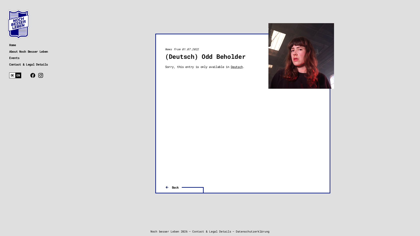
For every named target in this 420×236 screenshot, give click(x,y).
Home (12, 45)
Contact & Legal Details (28, 64)
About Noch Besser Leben (28, 51)
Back (175, 187)
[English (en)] (18, 75)
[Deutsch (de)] (12, 75)
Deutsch (237, 67)
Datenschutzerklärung (253, 231)
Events (14, 58)
